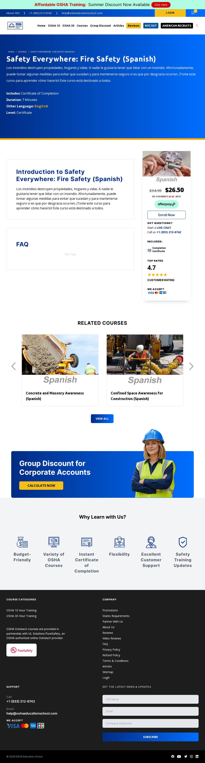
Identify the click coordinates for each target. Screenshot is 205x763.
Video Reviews (111, 638)
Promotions (110, 610)
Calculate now (41, 485)
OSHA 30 (68, 25)
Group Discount (100, 25)
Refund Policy (111, 655)
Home (41, 25)
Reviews (133, 25)
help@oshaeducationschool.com (82, 13)
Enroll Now (166, 215)
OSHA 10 (54, 25)
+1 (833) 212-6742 (40, 13)
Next (192, 366)
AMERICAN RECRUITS (176, 25)
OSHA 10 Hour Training (21, 610)
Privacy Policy (111, 649)
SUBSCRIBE (150, 737)
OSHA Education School (29, 756)
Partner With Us (112, 621)
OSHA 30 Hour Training (21, 616)
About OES (12, 13)
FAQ (105, 644)
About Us (108, 627)
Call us (164, 232)
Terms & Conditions (115, 661)
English (41, 106)
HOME (11, 51)
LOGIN (170, 12)
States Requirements (116, 616)
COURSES (22, 51)
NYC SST (151, 25)
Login (106, 677)
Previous (15, 366)
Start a (159, 227)
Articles (118, 25)
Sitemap (107, 672)
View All (102, 418)
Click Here (161, 5)
